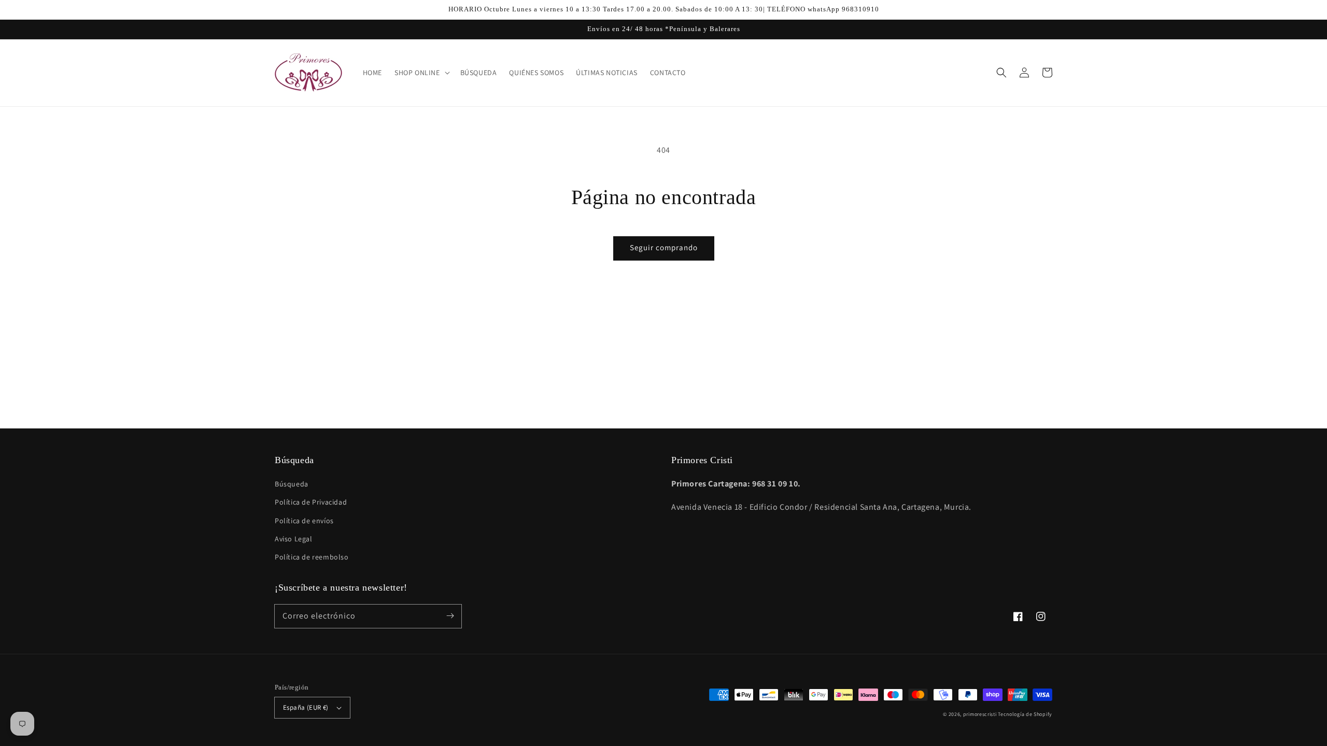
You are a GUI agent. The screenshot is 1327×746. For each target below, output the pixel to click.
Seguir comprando (664, 247)
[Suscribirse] (450, 616)
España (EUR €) (306, 707)
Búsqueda (291, 484)
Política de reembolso (312, 557)
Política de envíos (304, 520)
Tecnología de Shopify (1025, 714)
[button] (1001, 72)
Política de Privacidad (311, 502)
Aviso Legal (294, 538)
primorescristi (980, 714)
